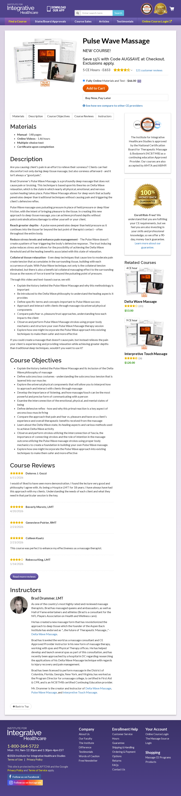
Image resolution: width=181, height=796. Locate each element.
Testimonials (125, 21)
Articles (104, 21)
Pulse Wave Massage (44, 692)
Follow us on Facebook (25, 776)
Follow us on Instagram (27, 782)
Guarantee (118, 742)
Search (118, 12)
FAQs (115, 765)
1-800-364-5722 (23, 746)
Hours (115, 738)
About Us (84, 734)
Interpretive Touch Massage (145, 354)
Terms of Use (15, 759)
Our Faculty (85, 738)
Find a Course (18, 21)
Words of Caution (89, 756)
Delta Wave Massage (44, 634)
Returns (116, 760)
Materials (18, 116)
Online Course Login (155, 21)
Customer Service (122, 734)
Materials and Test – (111, 80)
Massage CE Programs (158, 757)
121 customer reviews (149, 70)
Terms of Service (37, 770)
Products (150, 761)
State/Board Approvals (50, 21)
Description (35, 116)
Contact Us (118, 769)
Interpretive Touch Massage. (80, 692)
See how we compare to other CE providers (114, 105)
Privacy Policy (34, 759)
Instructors (105, 116)
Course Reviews (84, 116)
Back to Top (22, 706)
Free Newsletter (88, 760)
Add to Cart (95, 88)
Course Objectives (58, 116)
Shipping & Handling (123, 747)
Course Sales (83, 21)
